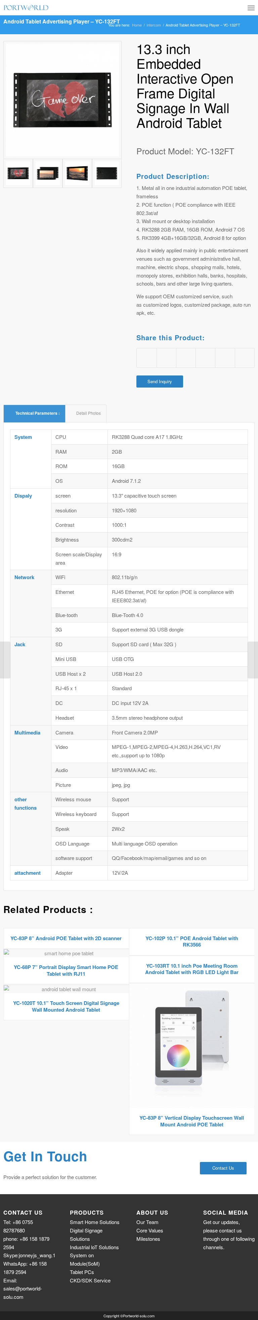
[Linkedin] (228, 1256)
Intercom (153, 25)
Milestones (148, 1238)
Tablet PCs (82, 1271)
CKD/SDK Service (90, 1280)
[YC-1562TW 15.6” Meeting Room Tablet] (5, 660)
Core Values (149, 1230)
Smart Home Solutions (95, 1221)
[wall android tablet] (62, 100)
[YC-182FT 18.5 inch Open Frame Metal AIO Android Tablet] (253, 660)
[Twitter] (218, 1256)
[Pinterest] (238, 1256)
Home (137, 25)
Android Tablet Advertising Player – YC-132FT (61, 21)
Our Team (147, 1221)
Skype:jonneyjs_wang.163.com (37, 1255)
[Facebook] (208, 1256)
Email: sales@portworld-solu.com (22, 1289)
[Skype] (249, 1256)
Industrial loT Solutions (94, 1247)
